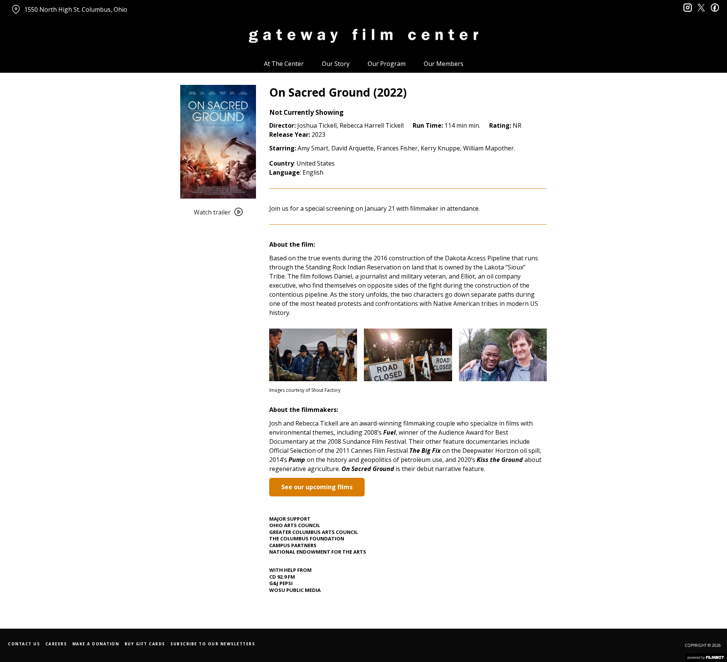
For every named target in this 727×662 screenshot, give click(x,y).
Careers (56, 643)
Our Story (335, 63)
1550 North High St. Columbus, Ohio (75, 9)
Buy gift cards (145, 643)
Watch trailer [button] (212, 212)
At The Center (284, 63)
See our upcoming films (317, 487)
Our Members (443, 63)
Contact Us (24, 643)
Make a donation (95, 643)
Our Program (387, 63)
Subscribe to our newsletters (212, 643)
